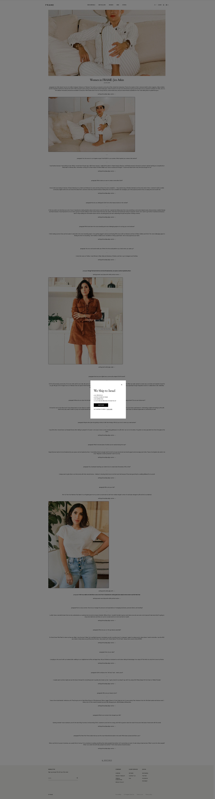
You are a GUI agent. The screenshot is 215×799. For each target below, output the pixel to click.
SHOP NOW (101, 405)
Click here (109, 409)
